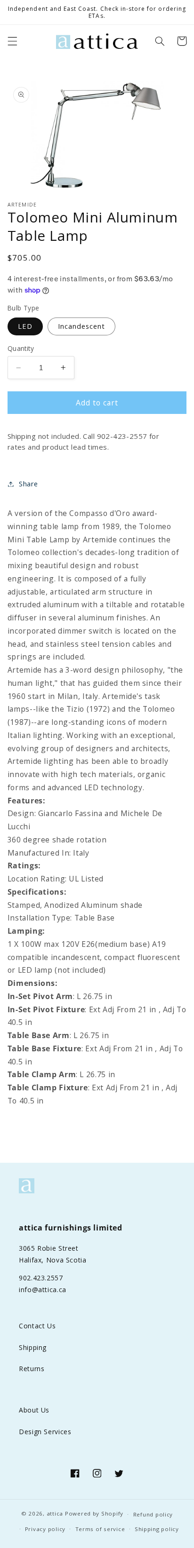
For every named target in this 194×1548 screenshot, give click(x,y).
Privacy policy (45, 1528)
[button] (12, 41)
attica (55, 1513)
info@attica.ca (42, 1289)
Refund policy (153, 1514)
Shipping (33, 1347)
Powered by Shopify (94, 1513)
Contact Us (37, 1325)
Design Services (45, 1431)
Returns (31, 1368)
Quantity (21, 348)
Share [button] (28, 483)
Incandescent (81, 326)
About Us (34, 1409)
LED (25, 326)
